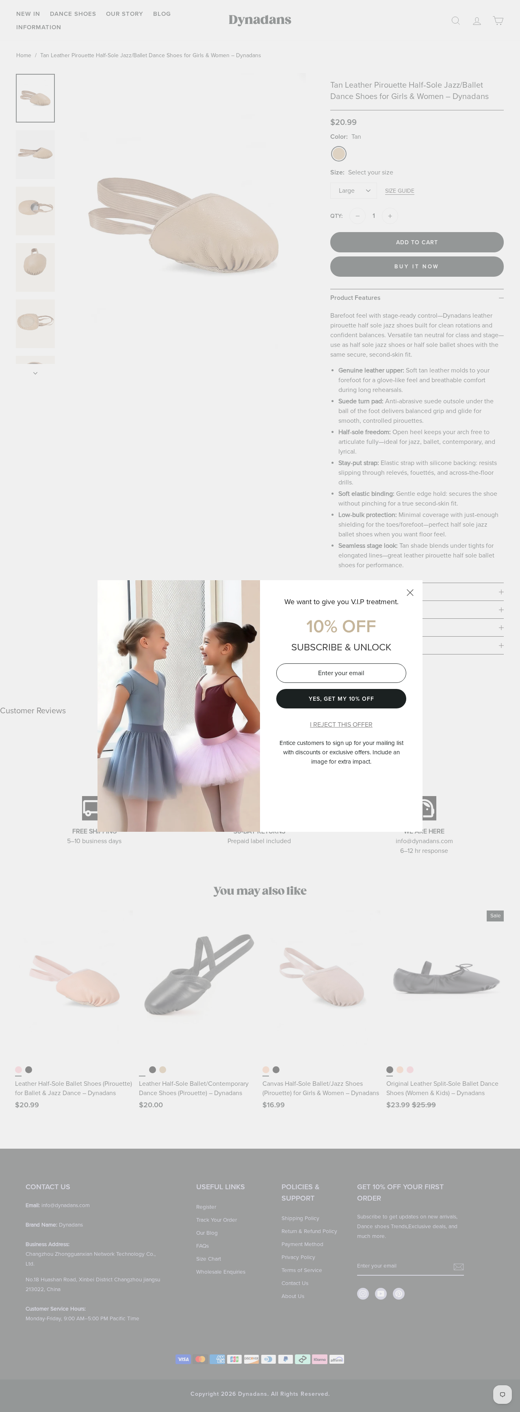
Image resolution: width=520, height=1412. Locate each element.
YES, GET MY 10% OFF (341, 698)
